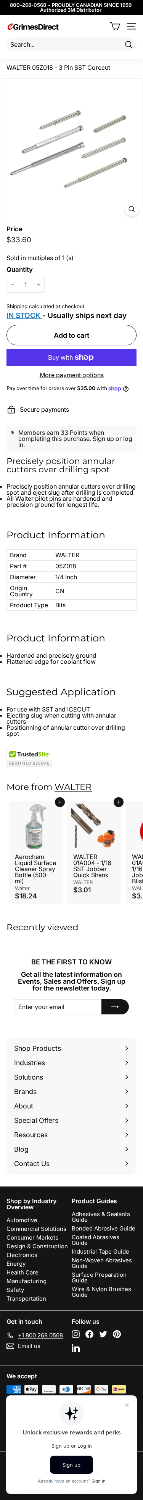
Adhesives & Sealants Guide (101, 1216)
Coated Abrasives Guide (95, 1240)
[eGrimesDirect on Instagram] (76, 1334)
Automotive (21, 1220)
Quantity (19, 269)
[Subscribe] (115, 1006)
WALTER (73, 787)
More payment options (72, 375)
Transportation (26, 1298)
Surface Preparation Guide (99, 1277)
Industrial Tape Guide (100, 1251)
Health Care (22, 1272)
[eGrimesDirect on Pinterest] (117, 1334)
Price (14, 229)
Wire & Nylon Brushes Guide (101, 1291)
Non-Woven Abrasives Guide (102, 1263)
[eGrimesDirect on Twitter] (103, 1334)
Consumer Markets (32, 1237)
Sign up (103, 438)
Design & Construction (37, 1246)
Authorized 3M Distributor (70, 10)
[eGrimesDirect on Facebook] (89, 1334)
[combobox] (71, 44)
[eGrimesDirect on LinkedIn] (76, 1348)
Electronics (21, 1255)
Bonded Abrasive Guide (103, 1228)
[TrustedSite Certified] (29, 757)
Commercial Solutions (36, 1228)
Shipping (16, 306)
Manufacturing (26, 1281)
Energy (16, 1263)
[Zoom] (132, 209)
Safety (15, 1289)
